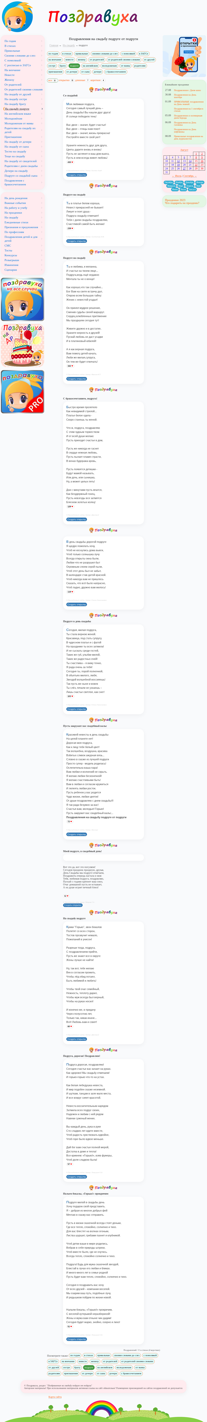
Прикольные (12, 50)
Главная (53, 45)
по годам (53, 53)
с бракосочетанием (116, 71)
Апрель (189, 186)
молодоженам (109, 65)
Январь (199, 182)
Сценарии (11, 269)
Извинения (11, 265)
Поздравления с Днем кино (187, 90)
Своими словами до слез (20, 55)
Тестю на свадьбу (15, 151)
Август (184, 150)
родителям (140, 65)
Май (198, 186)
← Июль (176, 176)
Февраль (171, 186)
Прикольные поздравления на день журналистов (188, 137)
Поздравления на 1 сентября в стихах (188, 109)
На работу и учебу (16, 207)
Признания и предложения (21, 227)
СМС (8, 245)
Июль (183, 189)
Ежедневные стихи (16, 222)
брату (63, 65)
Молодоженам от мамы (19, 123)
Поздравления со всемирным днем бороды (188, 116)
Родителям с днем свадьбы (21, 166)
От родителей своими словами (24, 89)
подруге (74, 65)
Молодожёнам (13, 118)
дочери (97, 71)
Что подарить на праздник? (182, 203)
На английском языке (18, 113)
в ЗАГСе (143, 53)
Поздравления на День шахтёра (185, 95)
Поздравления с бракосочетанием (15, 182)
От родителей (13, 84)
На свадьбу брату (15, 104)
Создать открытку (76, 175)
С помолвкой (13, 60)
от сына (85, 71)
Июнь (175, 189)
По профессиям (14, 232)
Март (180, 186)
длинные (81, 80)
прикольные (82, 53)
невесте (69, 59)
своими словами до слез (105, 53)
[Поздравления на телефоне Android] (184, 56)
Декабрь (189, 182)
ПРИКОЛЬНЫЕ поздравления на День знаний (188, 102)
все (52, 80)
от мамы (125, 65)
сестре (52, 65)
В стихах (10, 45)
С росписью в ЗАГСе (18, 65)
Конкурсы (11, 255)
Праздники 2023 (175, 200)
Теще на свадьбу (15, 156)
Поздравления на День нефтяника (185, 130)
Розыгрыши (12, 260)
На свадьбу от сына (17, 146)
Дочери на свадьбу (16, 170)
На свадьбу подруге (17, 108)
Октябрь (169, 182)
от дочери (71, 71)
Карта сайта (55, 1397)
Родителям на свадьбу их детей (20, 130)
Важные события (15, 203)
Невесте (10, 75)
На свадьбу (11, 217)
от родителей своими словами (124, 59)
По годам (10, 41)
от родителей (97, 59)
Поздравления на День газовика (185, 123)
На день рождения (16, 198)
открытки (66, 80)
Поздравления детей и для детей (21, 238)
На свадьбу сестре (16, 99)
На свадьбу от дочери (18, 141)
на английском (90, 65)
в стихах (66, 53)
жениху (82, 59)
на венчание (55, 59)
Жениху (9, 79)
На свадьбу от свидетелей (21, 161)
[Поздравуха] (23, 17)
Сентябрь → (190, 176)
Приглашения (13, 137)
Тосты (8, 250)
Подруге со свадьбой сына (21, 175)
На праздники (13, 212)
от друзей (149, 59)
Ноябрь (179, 182)
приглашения (55, 71)
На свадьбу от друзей (18, 94)
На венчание (12, 70)
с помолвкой (128, 53)
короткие (97, 80)
